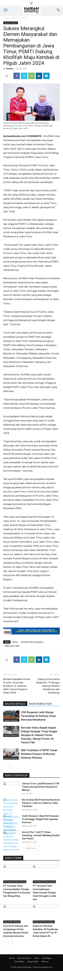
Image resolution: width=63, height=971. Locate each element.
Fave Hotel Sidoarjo (12, 922)
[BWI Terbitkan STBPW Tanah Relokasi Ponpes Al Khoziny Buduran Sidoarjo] (11, 754)
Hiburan (44, 961)
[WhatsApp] (31, 76)
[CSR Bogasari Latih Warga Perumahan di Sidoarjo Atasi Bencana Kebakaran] (11, 716)
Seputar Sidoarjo (19, 17)
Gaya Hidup (33, 961)
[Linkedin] (39, 76)
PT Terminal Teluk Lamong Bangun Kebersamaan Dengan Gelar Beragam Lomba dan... (44, 893)
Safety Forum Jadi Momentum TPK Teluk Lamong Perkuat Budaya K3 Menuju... (40, 786)
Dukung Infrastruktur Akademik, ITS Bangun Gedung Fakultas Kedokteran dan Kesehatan (48, 686)
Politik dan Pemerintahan (44, 922)
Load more (30, 848)
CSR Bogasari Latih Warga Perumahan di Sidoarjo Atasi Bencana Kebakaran (38, 716)
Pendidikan (20, 961)
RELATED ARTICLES (15, 704)
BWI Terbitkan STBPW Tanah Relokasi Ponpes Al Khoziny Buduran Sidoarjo (39, 754)
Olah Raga (46, 958)
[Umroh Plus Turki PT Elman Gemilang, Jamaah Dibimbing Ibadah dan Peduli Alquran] (11, 836)
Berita (15, 642)
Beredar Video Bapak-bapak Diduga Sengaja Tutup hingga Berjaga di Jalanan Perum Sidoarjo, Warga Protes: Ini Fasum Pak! (39, 735)
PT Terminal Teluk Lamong (14, 882)
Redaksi (9, 68)
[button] (5, 10)
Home (6, 17)
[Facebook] (16, 76)
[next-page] (10, 766)
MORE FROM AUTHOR (40, 704)
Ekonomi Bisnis (24, 958)
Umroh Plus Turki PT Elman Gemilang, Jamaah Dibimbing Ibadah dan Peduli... (41, 835)
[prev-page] (5, 766)
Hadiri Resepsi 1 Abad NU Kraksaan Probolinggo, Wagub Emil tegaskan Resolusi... (40, 819)
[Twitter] (24, 76)
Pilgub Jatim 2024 (12, 646)
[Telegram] (46, 76)
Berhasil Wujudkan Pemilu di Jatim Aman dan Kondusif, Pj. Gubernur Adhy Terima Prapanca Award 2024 (16, 686)
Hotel (36, 958)
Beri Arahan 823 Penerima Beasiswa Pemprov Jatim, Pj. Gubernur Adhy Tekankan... (41, 802)
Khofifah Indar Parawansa (32, 642)
